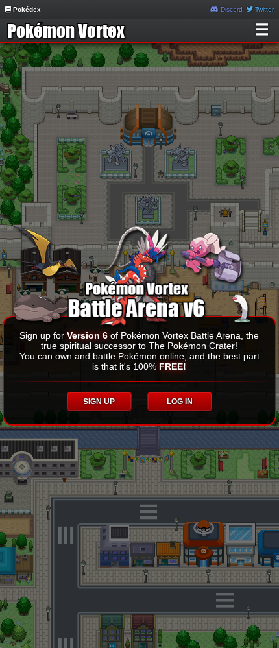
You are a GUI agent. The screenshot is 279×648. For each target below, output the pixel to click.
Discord (231, 9)
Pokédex (26, 9)
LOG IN (180, 401)
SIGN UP (99, 401)
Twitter (263, 9)
